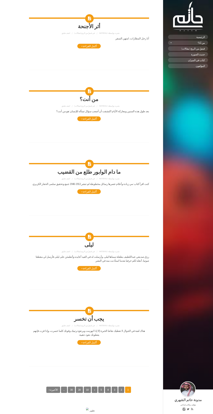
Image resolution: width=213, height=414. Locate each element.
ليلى (89, 244)
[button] (89, 263)
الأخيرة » (53, 389)
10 (87, 389)
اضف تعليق (66, 33)
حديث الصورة (198, 54)
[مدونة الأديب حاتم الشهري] (188, 30)
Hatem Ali (103, 33)
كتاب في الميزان (196, 60)
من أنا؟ (201, 42)
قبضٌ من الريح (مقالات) (193, 48)
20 (79, 389)
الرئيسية (200, 36)
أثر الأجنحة (89, 26)
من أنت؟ (89, 99)
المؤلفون (200, 65)
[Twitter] (188, 409)
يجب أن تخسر (89, 318)
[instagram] (184, 409)
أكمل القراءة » (89, 46)
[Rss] (192, 409)
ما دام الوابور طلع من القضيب (89, 171)
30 (71, 389)
